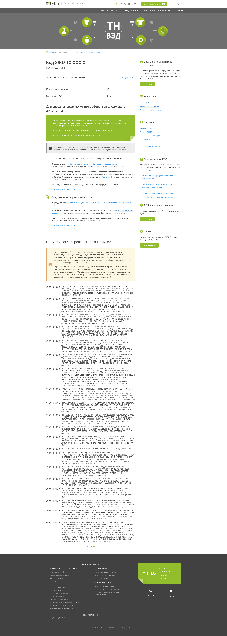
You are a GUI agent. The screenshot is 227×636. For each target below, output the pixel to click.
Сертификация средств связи (61, 605)
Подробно (126, 77)
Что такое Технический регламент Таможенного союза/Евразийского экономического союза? (157, 184)
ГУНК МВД (57, 590)
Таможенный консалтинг (104, 586)
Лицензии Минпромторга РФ (61, 575)
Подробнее (147, 84)
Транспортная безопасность (61, 608)
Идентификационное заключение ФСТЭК (87, 203)
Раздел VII (146, 139)
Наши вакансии (149, 245)
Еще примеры (90, 546)
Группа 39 (146, 143)
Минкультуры (58, 596)
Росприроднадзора (61, 593)
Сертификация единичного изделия (157, 197)
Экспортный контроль (58, 599)
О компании (164, 571)
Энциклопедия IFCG (57, 618)
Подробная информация (62, 189)
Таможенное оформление (104, 575)
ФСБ (54, 581)
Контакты (163, 578)
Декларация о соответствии (105, 164)
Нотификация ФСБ (56, 572)
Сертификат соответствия (81, 164)
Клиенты (163, 575)
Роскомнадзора (59, 587)
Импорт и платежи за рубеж (105, 572)
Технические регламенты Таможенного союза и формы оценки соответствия (159, 192)
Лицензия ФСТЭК (113, 203)
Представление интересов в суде (107, 589)
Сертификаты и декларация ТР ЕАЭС (64, 602)
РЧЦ (54, 584)
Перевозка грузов (101, 578)
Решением (106, 177)
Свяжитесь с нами (153, 3)
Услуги (162, 568)
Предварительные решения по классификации (106, 593)
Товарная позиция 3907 (152, 146)
